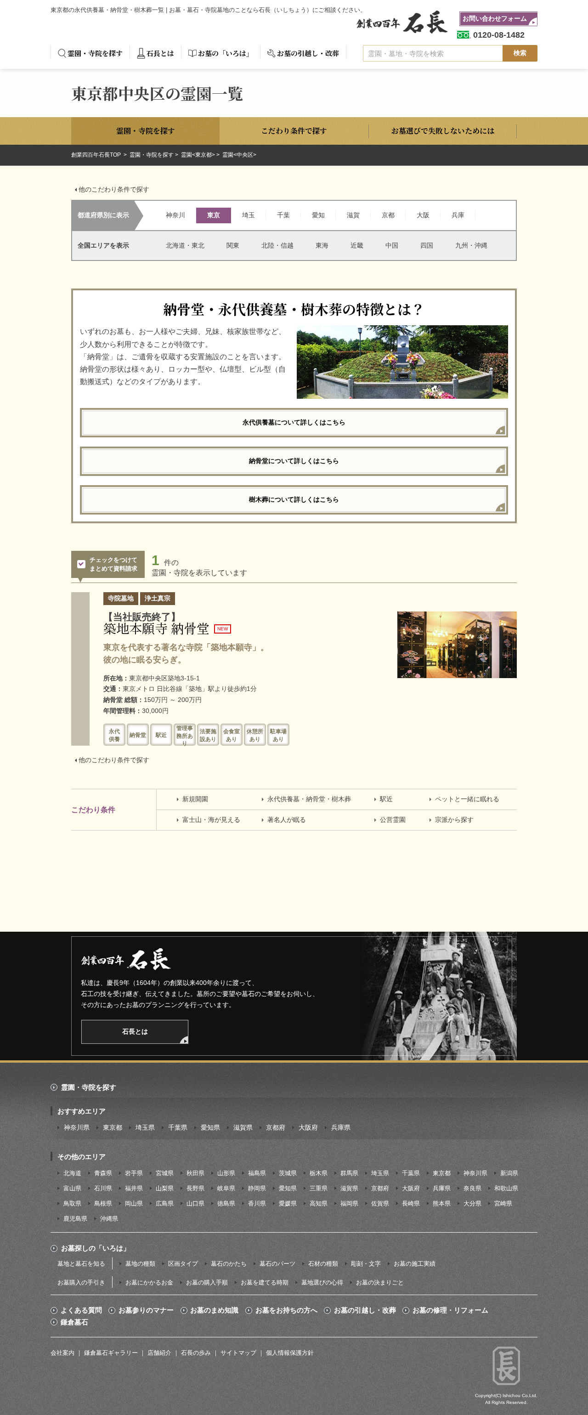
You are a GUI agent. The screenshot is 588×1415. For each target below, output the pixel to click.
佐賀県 (380, 1203)
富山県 (72, 1188)
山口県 (195, 1203)
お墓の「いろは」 (225, 53)
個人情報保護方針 (290, 1352)
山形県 (226, 1173)
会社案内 (62, 1352)
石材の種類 (323, 1263)
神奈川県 (77, 1127)
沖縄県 (109, 1218)
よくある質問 (81, 1310)
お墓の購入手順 (207, 1282)
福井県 (134, 1188)
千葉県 (177, 1127)
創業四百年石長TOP (96, 155)
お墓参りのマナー (146, 1310)
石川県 (103, 1188)
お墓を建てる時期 (264, 1282)
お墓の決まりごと (380, 1282)
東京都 (112, 1127)
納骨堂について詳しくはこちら (294, 460)
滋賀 (353, 215)
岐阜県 (226, 1188)
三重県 (319, 1188)
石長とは (160, 53)
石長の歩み (196, 1352)
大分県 (472, 1203)
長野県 (195, 1188)
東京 (213, 215)
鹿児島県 (75, 1218)
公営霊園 (393, 819)
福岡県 (349, 1203)
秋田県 (195, 1173)
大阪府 (308, 1127)
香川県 (257, 1203)
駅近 (386, 799)
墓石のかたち (229, 1263)
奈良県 (472, 1188)
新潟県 (509, 1173)
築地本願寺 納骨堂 (156, 628)
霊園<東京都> (198, 155)
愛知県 (210, 1127)
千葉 (283, 215)
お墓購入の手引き (81, 1282)
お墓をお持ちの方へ (286, 1310)
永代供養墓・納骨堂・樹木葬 (309, 799)
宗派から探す (454, 819)
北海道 (72, 1173)
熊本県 (442, 1203)
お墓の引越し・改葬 (308, 53)
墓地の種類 (140, 1263)
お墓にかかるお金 (149, 1282)
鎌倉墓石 (74, 1322)
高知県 (319, 1203)
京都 (388, 215)
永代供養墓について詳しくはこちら (294, 422)
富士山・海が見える (211, 819)
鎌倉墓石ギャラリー (111, 1352)
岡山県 (134, 1203)
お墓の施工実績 (414, 1263)
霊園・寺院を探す (95, 53)
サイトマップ (238, 1352)
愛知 (318, 215)
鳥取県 (72, 1203)
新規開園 (195, 799)
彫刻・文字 (366, 1263)
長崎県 (411, 1203)
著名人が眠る (286, 819)
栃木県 (319, 1173)
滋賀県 (243, 1127)
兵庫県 (341, 1127)
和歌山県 (506, 1188)
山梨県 (165, 1188)
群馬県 (349, 1173)
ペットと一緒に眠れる (467, 799)
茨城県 (288, 1173)
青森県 (103, 1173)
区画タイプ (183, 1263)
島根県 (103, 1203)
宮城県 (165, 1173)
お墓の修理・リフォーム (450, 1310)
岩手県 (134, 1173)
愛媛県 (288, 1203)
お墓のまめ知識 (214, 1310)
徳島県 (226, 1203)
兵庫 (458, 215)
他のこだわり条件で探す (114, 189)
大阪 (423, 215)
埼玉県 (145, 1127)
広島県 (165, 1203)
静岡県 (257, 1188)
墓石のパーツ (277, 1263)
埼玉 (248, 215)
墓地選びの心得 (322, 1282)
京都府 (275, 1127)
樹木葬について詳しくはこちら (294, 499)
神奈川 (175, 215)
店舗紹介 (159, 1352)
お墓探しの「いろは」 (95, 1248)
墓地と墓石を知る (81, 1263)
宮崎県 (503, 1203)
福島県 (257, 1173)
